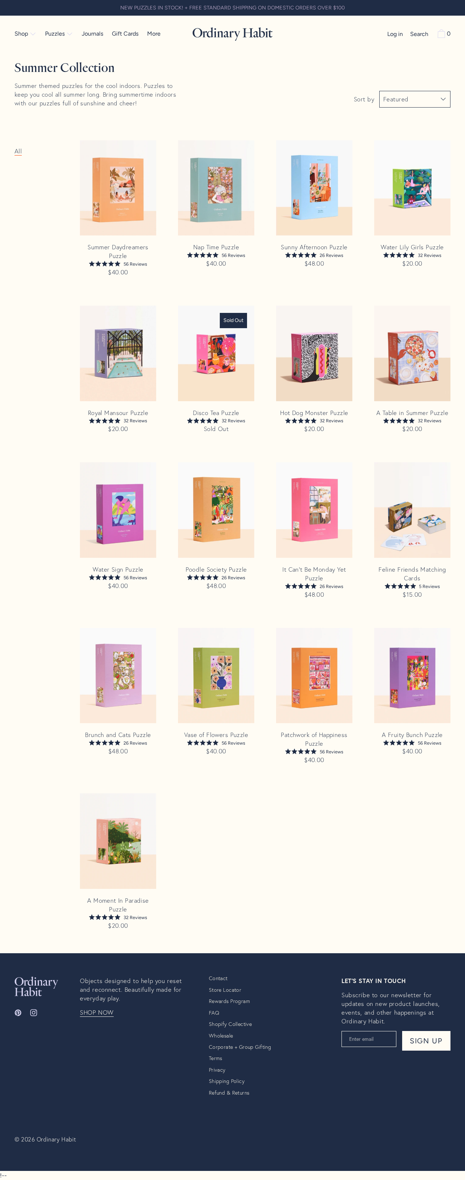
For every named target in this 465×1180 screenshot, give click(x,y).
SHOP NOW (97, 1012)
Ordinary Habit (56, 1139)
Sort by (364, 99)
